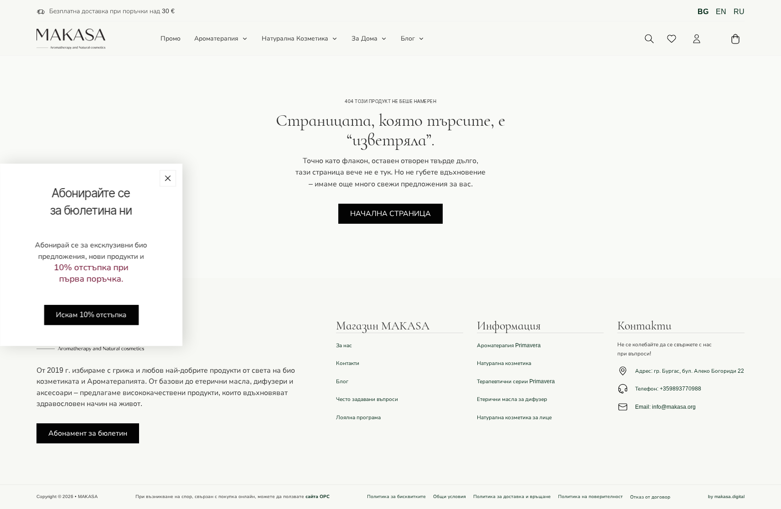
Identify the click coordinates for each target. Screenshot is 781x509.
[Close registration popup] (167, 178)
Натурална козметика (504, 363)
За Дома (365, 38)
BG (703, 12)
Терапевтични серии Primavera (516, 381)
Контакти (347, 363)
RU (739, 12)
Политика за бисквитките (396, 497)
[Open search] (649, 39)
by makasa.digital (726, 497)
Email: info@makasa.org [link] (665, 407)
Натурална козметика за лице (514, 417)
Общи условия (449, 497)
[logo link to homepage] (71, 39)
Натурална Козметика (295, 38)
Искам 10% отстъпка (91, 315)
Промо (170, 39)
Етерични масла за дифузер (512, 399)
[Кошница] (735, 39)
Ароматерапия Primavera (509, 345)
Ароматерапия (216, 38)
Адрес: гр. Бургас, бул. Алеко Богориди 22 (689, 371)
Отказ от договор (650, 497)
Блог (408, 38)
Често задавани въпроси (367, 399)
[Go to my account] (697, 39)
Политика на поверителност (590, 497)
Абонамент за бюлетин (87, 433)
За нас (344, 345)
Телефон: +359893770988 (668, 388)
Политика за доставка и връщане (512, 497)
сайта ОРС (317, 497)
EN (721, 12)
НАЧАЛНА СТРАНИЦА (390, 214)
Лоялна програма (358, 417)
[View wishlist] (671, 39)
